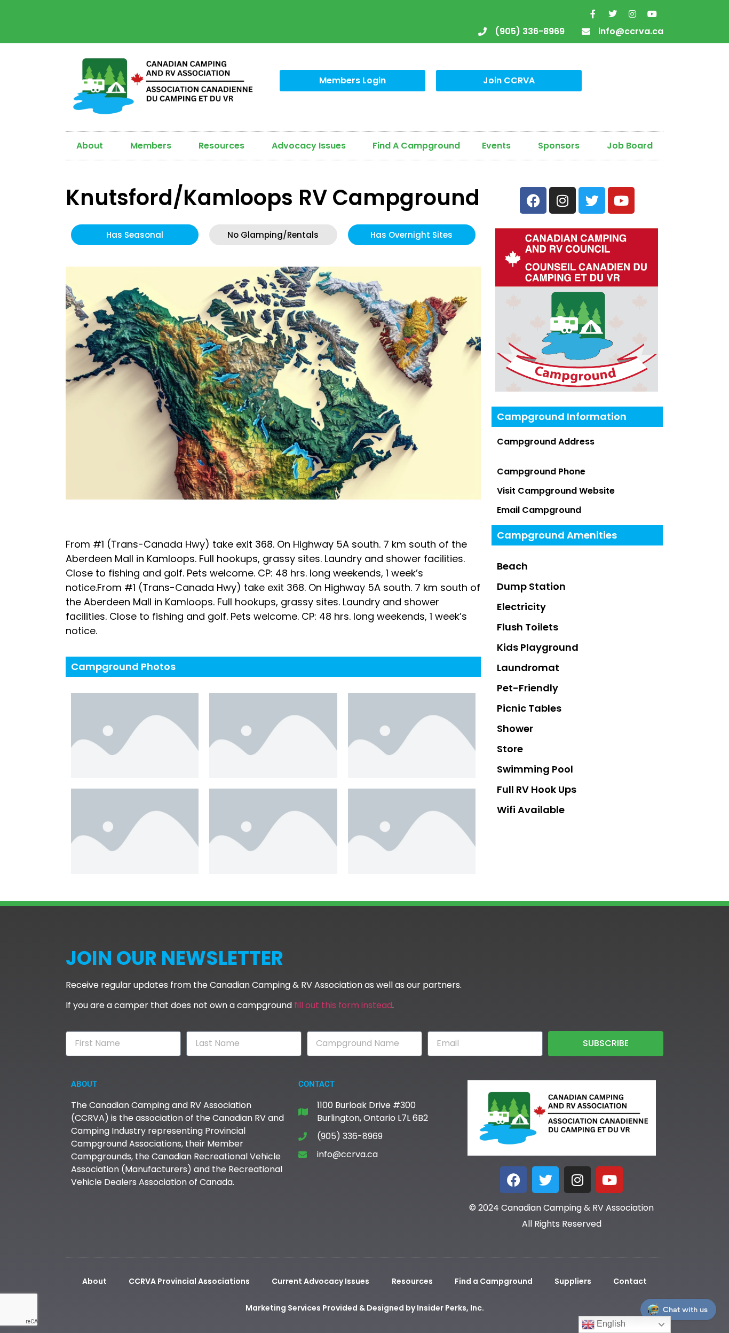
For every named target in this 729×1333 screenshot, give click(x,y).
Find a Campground (494, 1281)
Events (496, 145)
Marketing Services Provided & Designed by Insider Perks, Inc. (364, 1308)
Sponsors (559, 145)
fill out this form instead (343, 1005)
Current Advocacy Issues (320, 1281)
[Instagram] (632, 13)
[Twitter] (612, 13)
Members (150, 145)
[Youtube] (652, 13)
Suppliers (572, 1281)
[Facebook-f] (592, 13)
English (610, 1323)
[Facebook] (513, 1179)
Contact (630, 1281)
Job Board (630, 145)
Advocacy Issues (309, 145)
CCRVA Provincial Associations (189, 1281)
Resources (221, 145)
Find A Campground (416, 145)
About (89, 145)
